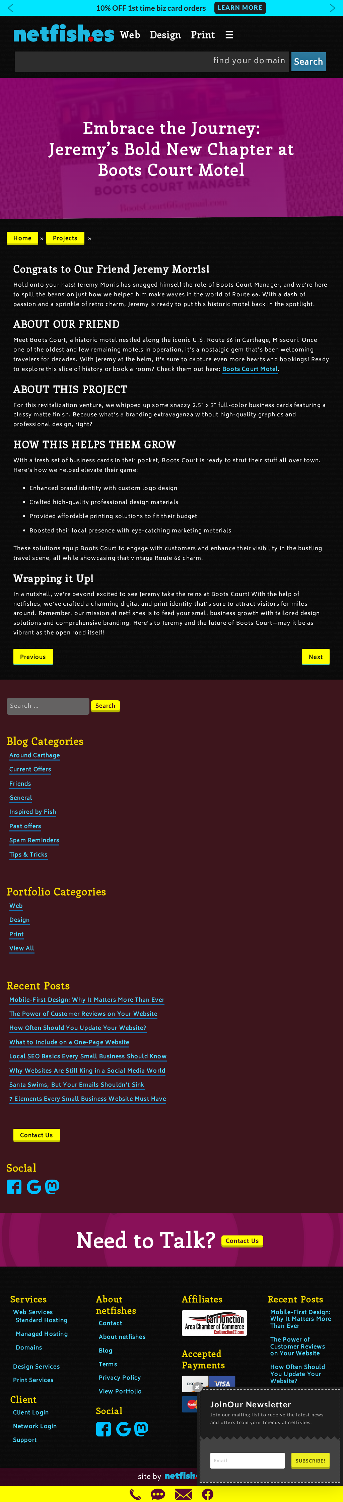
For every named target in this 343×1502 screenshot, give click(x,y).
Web (130, 34)
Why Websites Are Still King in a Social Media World (87, 1071)
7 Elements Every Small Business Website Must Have (87, 1099)
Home (22, 238)
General (20, 798)
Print (203, 34)
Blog (106, 1351)
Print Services (33, 1380)
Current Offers (30, 770)
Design (165, 34)
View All (22, 949)
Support (25, 1440)
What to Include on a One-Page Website (69, 1042)
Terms (108, 1365)
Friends (20, 784)
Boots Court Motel (250, 369)
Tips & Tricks (28, 855)
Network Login (35, 1426)
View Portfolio (120, 1392)
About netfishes (122, 1337)
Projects (65, 238)
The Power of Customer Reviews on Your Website (83, 1014)
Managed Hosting (42, 1334)
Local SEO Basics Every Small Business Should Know (88, 1057)
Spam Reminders (34, 840)
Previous (33, 657)
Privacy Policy (120, 1378)
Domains (29, 1348)
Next (316, 657)
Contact (110, 1323)
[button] (171, 8)
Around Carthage (34, 756)
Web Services (33, 1312)
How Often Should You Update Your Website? (78, 1028)
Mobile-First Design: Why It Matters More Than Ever (86, 1000)
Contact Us (36, 1135)
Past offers (25, 826)
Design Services (36, 1367)
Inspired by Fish (32, 812)
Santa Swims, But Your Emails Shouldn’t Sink (77, 1085)
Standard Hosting (42, 1320)
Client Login (31, 1413)
